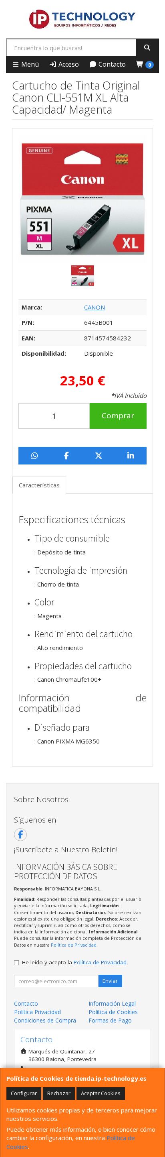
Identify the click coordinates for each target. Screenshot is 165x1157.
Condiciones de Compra (45, 1020)
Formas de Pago (110, 1020)
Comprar (118, 415)
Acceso (68, 64)
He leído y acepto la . (75, 962)
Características (39, 485)
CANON (94, 307)
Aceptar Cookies (101, 1093)
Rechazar (58, 1093)
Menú (29, 64)
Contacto (111, 64)
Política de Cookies (113, 1012)
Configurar (24, 1093)
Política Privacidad (37, 1012)
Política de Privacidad (74, 945)
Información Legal (112, 1003)
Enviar (110, 980)
